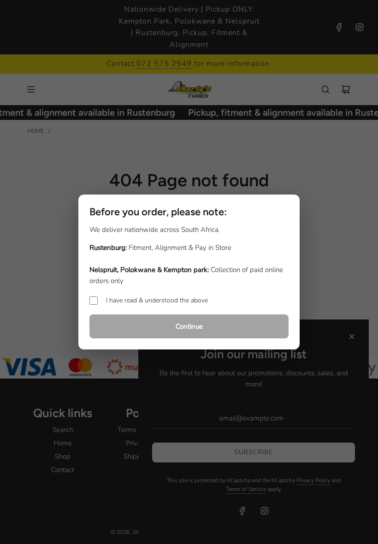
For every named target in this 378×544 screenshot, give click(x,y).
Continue (189, 326)
